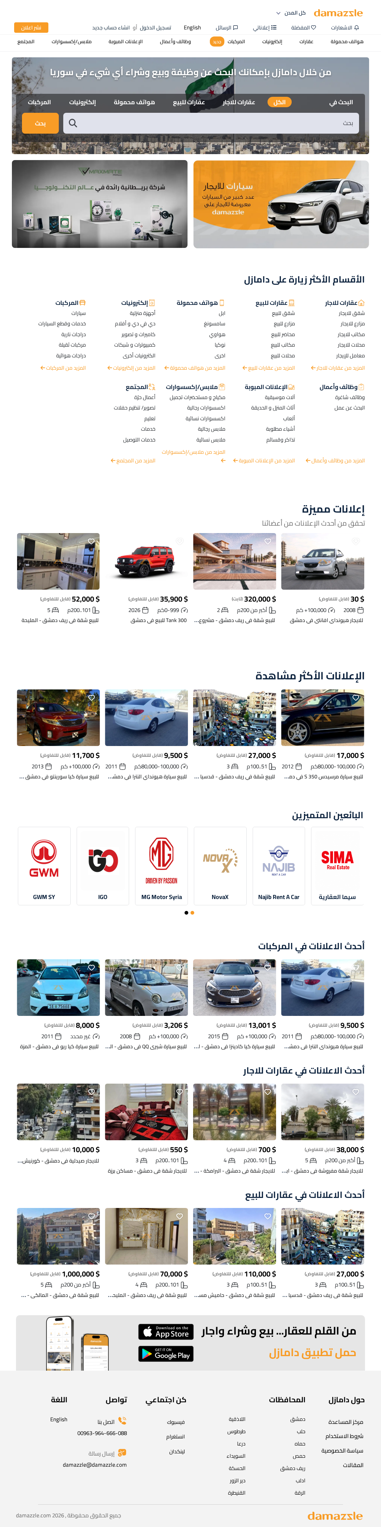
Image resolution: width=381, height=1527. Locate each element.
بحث (40, 123)
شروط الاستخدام (345, 1436)
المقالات (353, 1465)
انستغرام (175, 1436)
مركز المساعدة (346, 1421)
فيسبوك (176, 1422)
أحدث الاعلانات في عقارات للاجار (304, 1070)
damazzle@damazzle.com (95, 1464)
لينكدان (177, 1451)
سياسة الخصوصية (342, 1450)
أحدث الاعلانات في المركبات (311, 946)
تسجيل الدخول (155, 27)
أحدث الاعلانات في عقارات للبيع (305, 1195)
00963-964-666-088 (102, 1433)
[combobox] (218, 123)
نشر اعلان (31, 27)
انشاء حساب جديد (111, 27)
